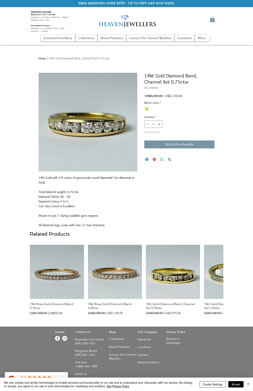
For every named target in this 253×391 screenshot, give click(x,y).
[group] (126, 280)
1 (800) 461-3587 (86, 366)
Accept (236, 384)
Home (42, 58)
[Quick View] (57, 272)
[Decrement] (147, 124)
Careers (143, 355)
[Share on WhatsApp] (162, 159)
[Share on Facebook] (146, 159)
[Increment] (159, 124)
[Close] (248, 384)
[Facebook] (197, 18)
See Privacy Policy (118, 386)
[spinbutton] (153, 124)
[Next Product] (217, 271)
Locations (144, 347)
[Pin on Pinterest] (154, 159)
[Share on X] (169, 159)
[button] (212, 19)
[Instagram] (204, 18)
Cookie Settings (213, 384)
